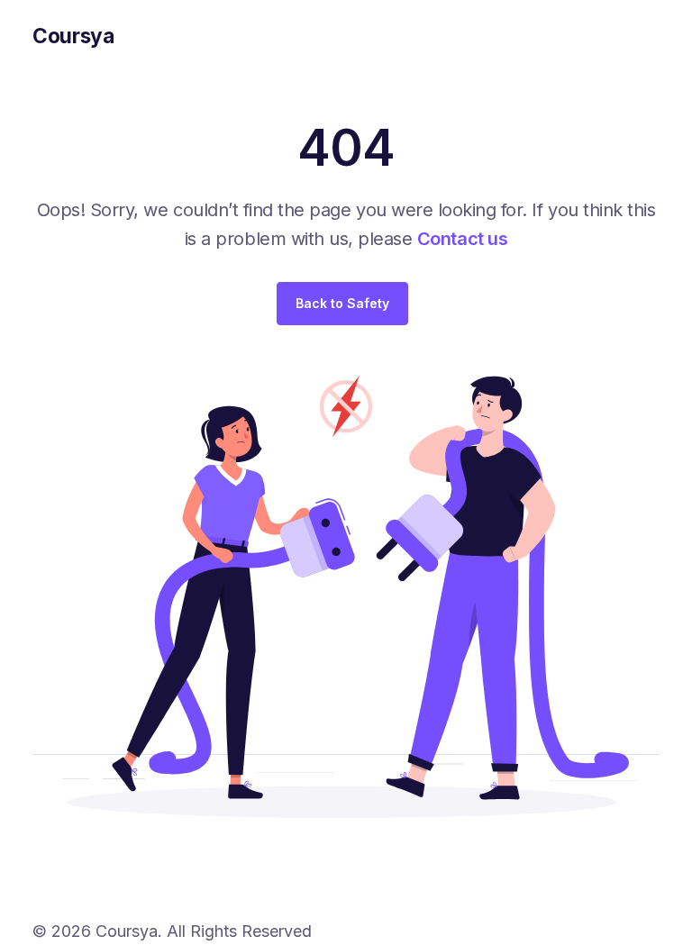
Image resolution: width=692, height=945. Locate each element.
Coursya (73, 35)
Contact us (462, 239)
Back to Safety (342, 303)
